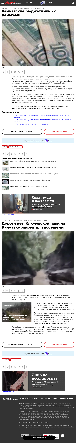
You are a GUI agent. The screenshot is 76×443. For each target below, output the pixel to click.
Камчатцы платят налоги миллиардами (32, 124)
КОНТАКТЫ (47, 398)
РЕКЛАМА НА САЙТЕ (24, 398)
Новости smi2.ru (8, 214)
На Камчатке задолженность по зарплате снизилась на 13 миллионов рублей (34, 173)
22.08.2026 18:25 (6, 220)
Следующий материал (39, 437)
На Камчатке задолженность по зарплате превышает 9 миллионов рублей (33, 167)
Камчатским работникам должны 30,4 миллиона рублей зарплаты (30, 180)
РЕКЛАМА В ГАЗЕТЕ (37, 398)
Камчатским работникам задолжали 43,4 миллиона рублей (28, 186)
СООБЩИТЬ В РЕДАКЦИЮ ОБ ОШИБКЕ (62, 398)
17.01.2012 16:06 (6, 8)
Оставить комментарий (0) (59, 131)
